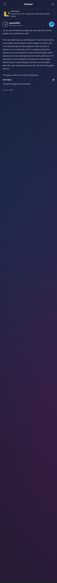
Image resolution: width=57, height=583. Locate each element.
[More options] (53, 4)
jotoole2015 (14, 23)
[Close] (5, 4)
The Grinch (15, 11)
